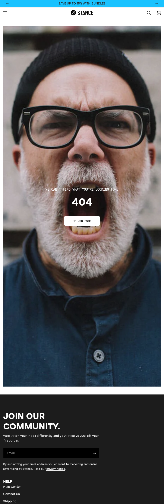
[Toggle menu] (5, 13)
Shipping (9, 501)
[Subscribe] (94, 453)
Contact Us (11, 494)
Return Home (82, 220)
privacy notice (55, 469)
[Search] (149, 13)
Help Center (12, 486)
